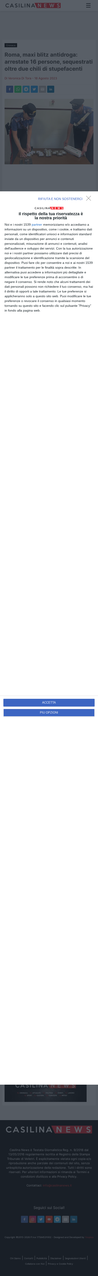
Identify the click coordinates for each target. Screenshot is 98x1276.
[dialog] (49, 638)
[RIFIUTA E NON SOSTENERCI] (89, 199)
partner (37, 224)
